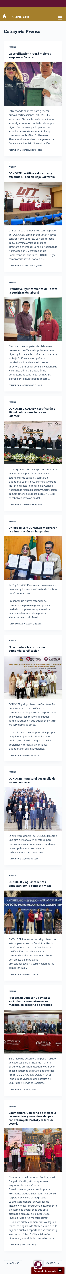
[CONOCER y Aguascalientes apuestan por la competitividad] (33, 912)
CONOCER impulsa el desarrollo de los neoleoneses (32, 780)
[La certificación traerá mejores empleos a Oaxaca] (33, 84)
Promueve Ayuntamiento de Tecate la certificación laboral (33, 290)
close (60, 1270)
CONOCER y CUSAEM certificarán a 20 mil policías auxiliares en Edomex (32, 412)
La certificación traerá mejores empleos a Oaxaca (30, 55)
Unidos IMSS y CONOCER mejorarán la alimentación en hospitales (33, 529)
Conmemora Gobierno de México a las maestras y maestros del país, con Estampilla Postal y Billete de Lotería (32, 1118)
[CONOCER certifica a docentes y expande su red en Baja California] (33, 204)
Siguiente (51, 1263)
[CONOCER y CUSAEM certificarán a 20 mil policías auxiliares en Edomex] (33, 442)
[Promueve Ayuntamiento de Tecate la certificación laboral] (33, 319)
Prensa (12, 47)
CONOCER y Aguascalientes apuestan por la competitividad (30, 883)
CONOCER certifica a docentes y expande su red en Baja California (32, 175)
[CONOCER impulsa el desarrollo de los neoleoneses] (33, 809)
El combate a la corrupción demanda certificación (27, 648)
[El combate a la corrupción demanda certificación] (33, 677)
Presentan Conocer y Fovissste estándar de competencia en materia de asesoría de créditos (30, 1001)
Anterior (14, 1263)
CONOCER (20, 16)
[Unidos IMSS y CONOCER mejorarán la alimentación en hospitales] (33, 558)
